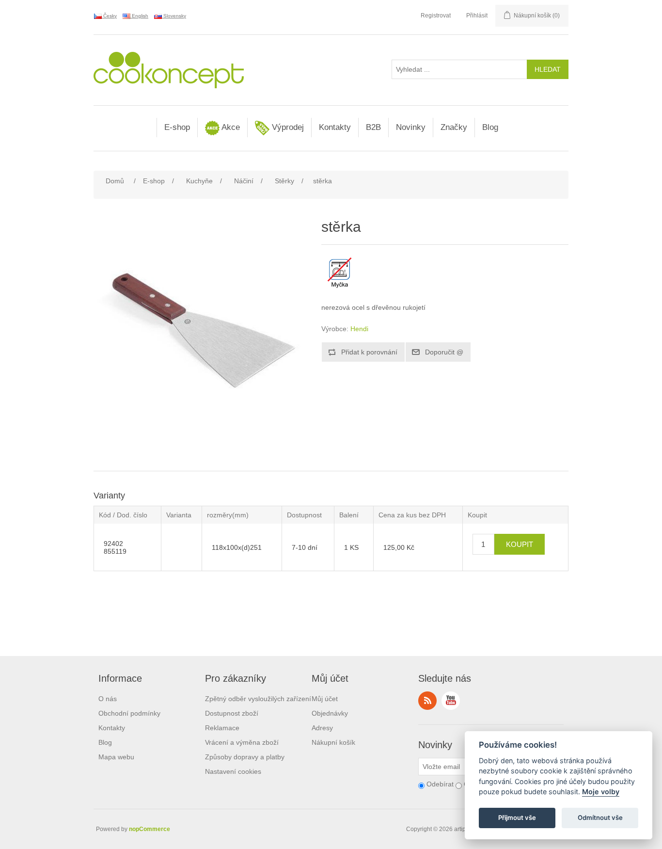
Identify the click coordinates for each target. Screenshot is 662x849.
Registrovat (436, 15)
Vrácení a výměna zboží (242, 742)
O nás (107, 699)
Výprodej (286, 127)
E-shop (177, 127)
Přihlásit (477, 15)
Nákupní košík (333, 742)
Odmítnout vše (600, 818)
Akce (230, 127)
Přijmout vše (517, 818)
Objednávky (330, 713)
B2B (373, 127)
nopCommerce (149, 829)
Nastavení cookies (233, 771)
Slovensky (174, 15)
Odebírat (440, 784)
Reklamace (222, 728)
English (139, 15)
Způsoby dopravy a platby (244, 757)
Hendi (359, 329)
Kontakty (335, 127)
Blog (490, 127)
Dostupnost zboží (231, 713)
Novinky (411, 127)
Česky (109, 15)
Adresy (322, 728)
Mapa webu (116, 757)
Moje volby (600, 792)
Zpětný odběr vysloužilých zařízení (258, 699)
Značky (454, 127)
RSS (427, 700)
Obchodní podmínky (129, 713)
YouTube (450, 700)
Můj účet (325, 699)
